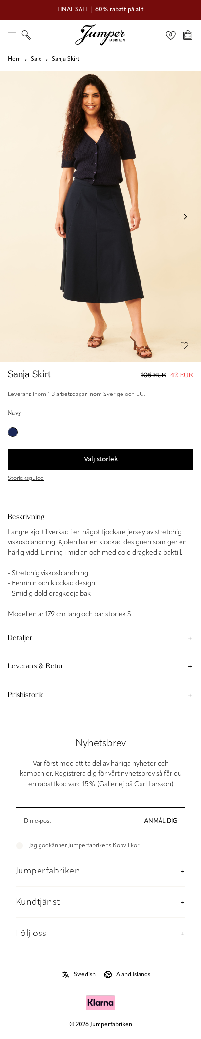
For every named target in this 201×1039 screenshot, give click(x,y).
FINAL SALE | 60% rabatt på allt (100, 10)
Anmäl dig (161, 821)
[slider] (100, 216)
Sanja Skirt (65, 59)
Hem (14, 59)
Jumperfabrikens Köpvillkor (103, 846)
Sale (36, 59)
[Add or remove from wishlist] (184, 345)
